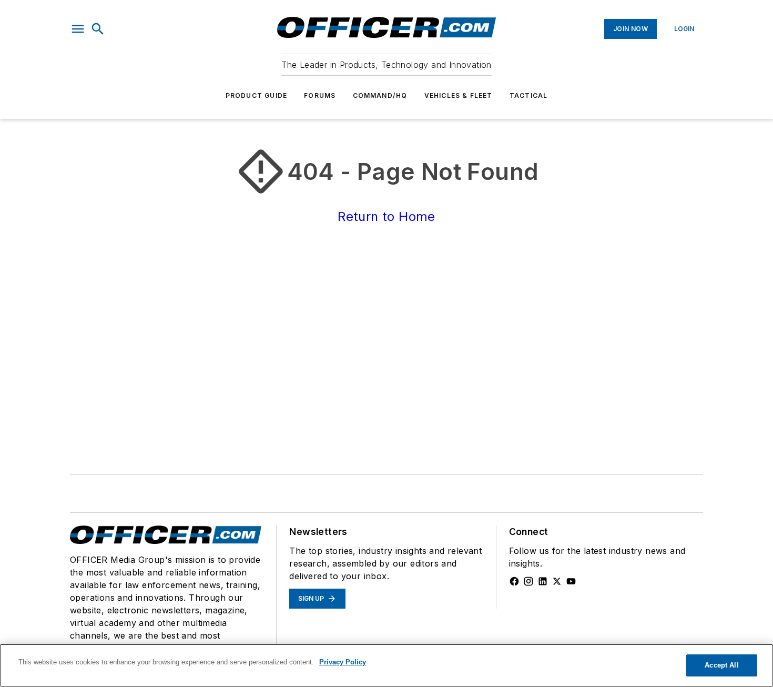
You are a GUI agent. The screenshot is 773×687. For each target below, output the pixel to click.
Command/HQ (380, 95)
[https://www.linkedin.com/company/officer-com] (542, 581)
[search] (98, 29)
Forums (319, 95)
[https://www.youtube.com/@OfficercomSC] (571, 581)
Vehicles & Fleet (458, 95)
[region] (386, 665)
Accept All (721, 665)
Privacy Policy (342, 662)
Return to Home (386, 216)
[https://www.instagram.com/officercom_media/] (528, 581)
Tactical (529, 95)
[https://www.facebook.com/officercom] (514, 581)
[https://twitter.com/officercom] (557, 581)
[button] (78, 29)
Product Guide (257, 95)
